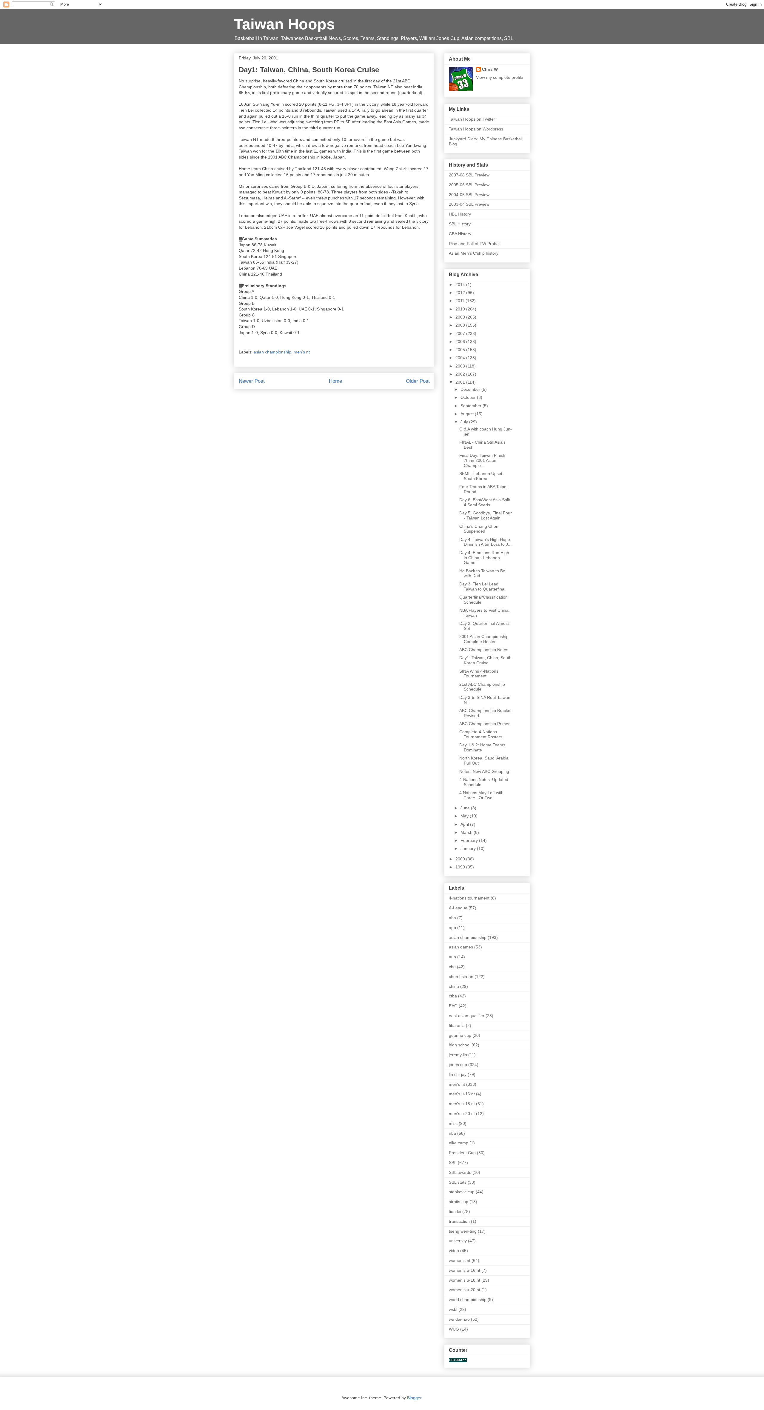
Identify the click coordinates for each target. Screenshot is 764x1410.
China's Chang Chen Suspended (478, 529)
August (467, 413)
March (467, 832)
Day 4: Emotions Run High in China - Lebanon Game (484, 557)
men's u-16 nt (462, 1093)
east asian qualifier (466, 1015)
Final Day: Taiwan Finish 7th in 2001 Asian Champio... (482, 460)
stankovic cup (462, 1191)
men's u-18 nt (462, 1103)
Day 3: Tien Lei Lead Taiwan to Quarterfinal (482, 586)
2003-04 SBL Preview (469, 204)
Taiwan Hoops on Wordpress (476, 129)
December (470, 389)
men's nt (302, 352)
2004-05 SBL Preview (469, 194)
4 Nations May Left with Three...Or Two (481, 795)
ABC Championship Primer (484, 723)
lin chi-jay (457, 1074)
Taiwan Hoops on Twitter (472, 119)
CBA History (460, 233)
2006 (460, 341)
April (465, 824)
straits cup (458, 1201)
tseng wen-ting (463, 1231)
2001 (460, 382)
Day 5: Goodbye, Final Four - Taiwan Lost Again (485, 515)
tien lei (455, 1211)
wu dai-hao (459, 1319)
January (468, 848)
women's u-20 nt (464, 1289)
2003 (460, 366)
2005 (460, 349)
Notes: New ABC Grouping (484, 771)
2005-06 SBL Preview (469, 184)
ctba (453, 996)
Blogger (414, 1397)
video (454, 1250)
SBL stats (457, 1182)
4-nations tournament (469, 898)
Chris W (490, 69)
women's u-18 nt (464, 1280)
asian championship (272, 352)
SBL (453, 1162)
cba (452, 966)
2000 (460, 859)
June (465, 807)
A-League (458, 907)
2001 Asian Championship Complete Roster (484, 639)
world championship (467, 1299)
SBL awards (460, 1172)
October (468, 397)
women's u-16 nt (464, 1270)
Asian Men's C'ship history (473, 253)
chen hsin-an (461, 976)
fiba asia (457, 1025)
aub (452, 956)
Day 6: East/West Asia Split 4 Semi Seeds (484, 502)
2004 (460, 357)
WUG (454, 1329)
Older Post (418, 381)
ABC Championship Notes (483, 649)
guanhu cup (460, 1035)
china (454, 986)
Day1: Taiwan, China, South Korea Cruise (485, 660)
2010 (460, 309)
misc (453, 1123)
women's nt (459, 1260)
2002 (460, 374)
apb (452, 927)
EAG (453, 1005)
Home (335, 381)
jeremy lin (458, 1054)
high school (459, 1044)
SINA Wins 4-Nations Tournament (478, 674)
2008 (460, 325)
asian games (461, 947)
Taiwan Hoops (284, 24)
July (464, 421)
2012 (460, 292)
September (471, 405)
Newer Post (252, 381)
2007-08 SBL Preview (469, 175)
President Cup (462, 1152)
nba (452, 1133)
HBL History (460, 214)
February (469, 840)
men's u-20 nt (462, 1113)
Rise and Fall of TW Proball (474, 243)
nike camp (458, 1142)
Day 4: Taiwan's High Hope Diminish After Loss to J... (485, 542)
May (465, 816)
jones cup (458, 1064)
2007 (460, 333)
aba (452, 917)
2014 (460, 284)
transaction (459, 1221)
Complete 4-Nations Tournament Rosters (480, 734)
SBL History (460, 224)
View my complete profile (499, 77)
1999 (460, 867)
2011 (460, 300)
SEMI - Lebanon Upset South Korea (480, 476)
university (458, 1240)
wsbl (453, 1309)
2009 (460, 317)
